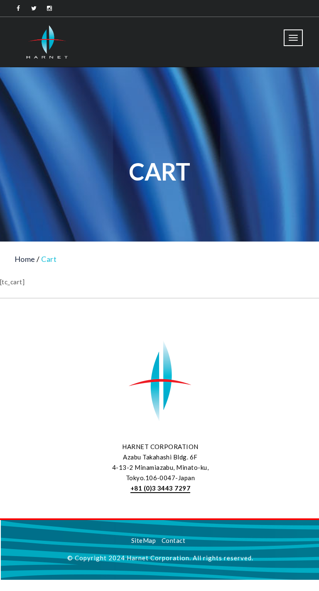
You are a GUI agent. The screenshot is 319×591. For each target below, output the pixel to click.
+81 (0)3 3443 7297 (160, 488)
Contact (173, 540)
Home (25, 259)
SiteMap (143, 540)
